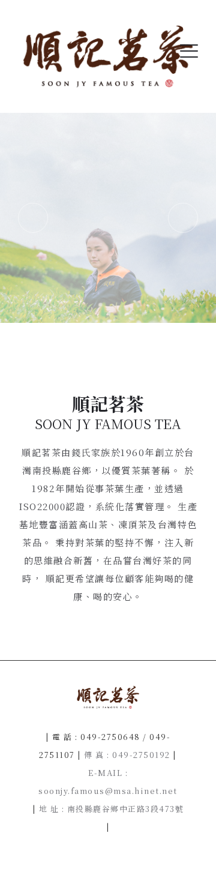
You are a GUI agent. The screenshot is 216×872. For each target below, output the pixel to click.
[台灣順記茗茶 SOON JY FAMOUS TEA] (108, 56)
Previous (33, 218)
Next (183, 218)
